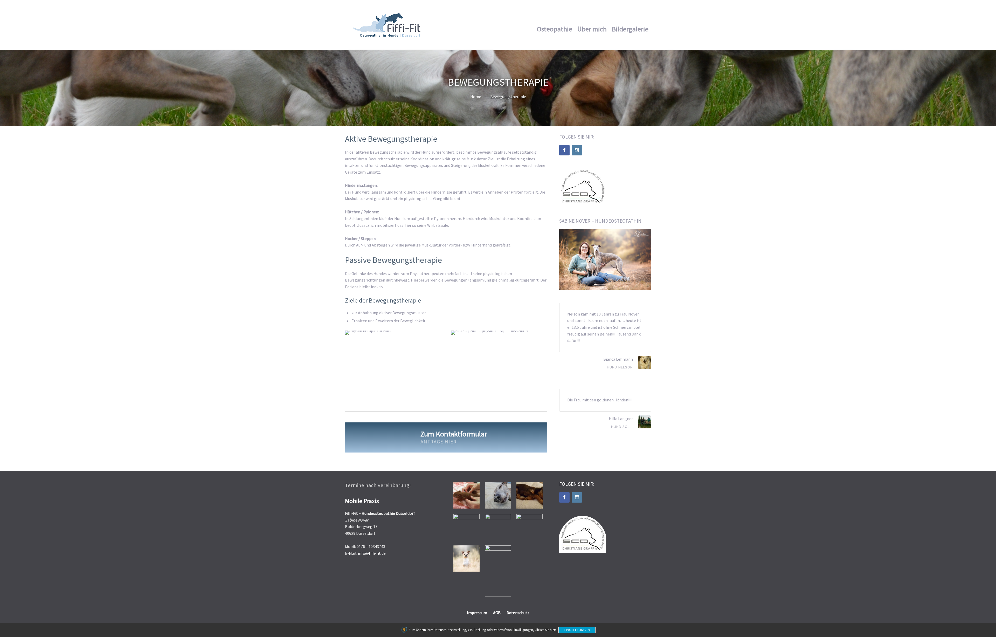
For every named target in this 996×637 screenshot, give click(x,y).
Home (475, 96)
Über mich (592, 29)
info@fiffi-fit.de (372, 553)
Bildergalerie (630, 29)
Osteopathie (554, 29)
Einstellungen (577, 630)
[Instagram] (577, 150)
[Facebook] (564, 150)
